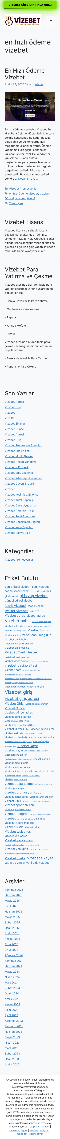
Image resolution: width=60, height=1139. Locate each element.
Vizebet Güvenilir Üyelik (20, 483)
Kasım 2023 (12, 1004)
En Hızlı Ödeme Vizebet (25, 74)
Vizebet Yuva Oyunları (19, 527)
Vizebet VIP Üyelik (16, 467)
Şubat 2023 (12, 1053)
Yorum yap (16, 203)
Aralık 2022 (12, 1064)
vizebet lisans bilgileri (16, 754)
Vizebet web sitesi (18, 831)
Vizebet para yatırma (16, 779)
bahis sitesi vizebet (17, 586)
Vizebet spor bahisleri (19, 805)
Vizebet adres (15, 615)
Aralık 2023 (12, 999)
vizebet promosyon (15, 788)
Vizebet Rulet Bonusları (20, 516)
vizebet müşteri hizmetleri (18, 771)
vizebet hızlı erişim (44, 737)
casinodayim (36, 1133)
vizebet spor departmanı (18, 809)
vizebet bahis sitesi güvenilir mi (39, 626)
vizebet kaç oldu (16, 750)
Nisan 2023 (12, 1042)
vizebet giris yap (35, 686)
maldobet (22, 1133)
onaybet (44, 1130)
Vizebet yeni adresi (19, 840)
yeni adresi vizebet (15, 862)
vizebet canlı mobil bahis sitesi (17, 657)
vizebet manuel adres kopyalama (18, 759)
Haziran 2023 (13, 1031)
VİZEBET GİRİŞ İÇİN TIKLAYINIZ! (30, 4)
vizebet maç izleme (16, 762)
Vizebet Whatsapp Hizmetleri (23, 478)
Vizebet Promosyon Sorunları (23, 445)
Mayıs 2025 (12, 917)
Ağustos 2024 (14, 955)
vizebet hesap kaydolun (34, 733)
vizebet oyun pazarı (13, 776)
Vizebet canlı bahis (16, 639)
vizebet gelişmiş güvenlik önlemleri (19, 683)
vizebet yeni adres (16, 836)
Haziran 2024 (13, 966)
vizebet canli (11, 635)
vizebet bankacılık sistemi (15, 631)
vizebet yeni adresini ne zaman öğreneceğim (23, 845)
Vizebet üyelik (15, 858)
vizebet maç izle (41, 759)
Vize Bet (10, 418)
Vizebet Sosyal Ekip (17, 532)
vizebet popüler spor (43, 784)
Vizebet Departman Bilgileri (22, 521)
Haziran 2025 (13, 911)
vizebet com (13, 670)
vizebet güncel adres (19, 712)
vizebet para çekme (19, 784)
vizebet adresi (36, 615)
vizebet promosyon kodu (23, 792)
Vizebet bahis (18, 620)
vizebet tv (12, 818)
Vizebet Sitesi (13, 800)
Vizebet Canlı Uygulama (20, 505)
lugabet (45, 1126)
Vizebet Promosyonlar (23, 188)
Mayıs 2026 (12, 900)
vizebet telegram (17, 814)
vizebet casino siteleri (39, 661)
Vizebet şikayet (40, 858)
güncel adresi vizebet (19, 600)
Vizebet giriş (18, 692)
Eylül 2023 (11, 1015)
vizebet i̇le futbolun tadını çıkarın (18, 742)
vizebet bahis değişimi (41, 622)
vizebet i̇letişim (41, 741)
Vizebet (10, 412)
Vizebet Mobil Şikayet (19, 456)
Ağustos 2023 (14, 1020)
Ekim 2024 (11, 944)
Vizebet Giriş (13, 407)
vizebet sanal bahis (16, 796)
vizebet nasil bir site (43, 771)
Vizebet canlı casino (17, 647)
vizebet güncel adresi (18, 716)
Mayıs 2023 (12, 1037)
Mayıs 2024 (12, 971)
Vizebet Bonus (38, 630)
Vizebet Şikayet (15, 423)
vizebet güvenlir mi (42, 729)
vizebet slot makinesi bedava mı (36, 801)
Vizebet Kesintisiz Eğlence (21, 494)
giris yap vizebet (34, 596)
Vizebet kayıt (27, 746)
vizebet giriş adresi (22, 698)
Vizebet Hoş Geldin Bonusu (19, 737)
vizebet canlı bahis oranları (19, 643)
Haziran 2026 (13, 895)
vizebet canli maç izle (35, 635)
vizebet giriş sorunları (37, 703)
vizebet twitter (32, 827)
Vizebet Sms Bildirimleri (20, 472)
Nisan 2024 (12, 977)
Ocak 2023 (12, 1059)
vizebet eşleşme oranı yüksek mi (18, 675)
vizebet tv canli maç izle (19, 822)
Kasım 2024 (12, 938)
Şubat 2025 (12, 922)
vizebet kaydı (10, 746)
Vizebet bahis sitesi (15, 626)
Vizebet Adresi (14, 401)
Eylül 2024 (11, 949)
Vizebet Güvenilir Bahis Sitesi (20, 725)
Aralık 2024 (12, 933)
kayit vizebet (15, 605)
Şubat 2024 (12, 988)
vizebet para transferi (31, 776)
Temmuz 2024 (14, 960)
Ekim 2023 (11, 1009)
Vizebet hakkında (14, 733)
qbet (25, 1130)
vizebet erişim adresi (31, 670)
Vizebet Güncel (14, 429)
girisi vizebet (11, 596)
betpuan (34, 1126)
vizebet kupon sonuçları (38, 751)
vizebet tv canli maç (33, 818)
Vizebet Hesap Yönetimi (20, 461)
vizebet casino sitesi (21, 665)
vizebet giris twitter (15, 686)
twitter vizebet (16, 611)
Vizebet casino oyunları (17, 661)
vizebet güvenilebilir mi (17, 720)
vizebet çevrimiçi (38, 849)
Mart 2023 (11, 1048)
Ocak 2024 (12, 993)
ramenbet (14, 1130)
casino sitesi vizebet (17, 591)
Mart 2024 (11, 982)
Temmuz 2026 (14, 889)
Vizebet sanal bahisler (41, 796)
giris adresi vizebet (41, 591)
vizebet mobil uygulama (17, 767)
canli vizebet (40, 586)
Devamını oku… (28, 178)
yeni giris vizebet (37, 862)
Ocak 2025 (12, 928)
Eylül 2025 (11, 906)
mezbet (34, 1130)
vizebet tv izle (14, 827)
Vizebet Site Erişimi (17, 450)
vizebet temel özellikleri (40, 814)
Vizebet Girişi (14, 703)
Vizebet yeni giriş (16, 849)
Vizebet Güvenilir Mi (17, 729)
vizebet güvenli (25, 198)
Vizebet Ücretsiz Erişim (20, 511)
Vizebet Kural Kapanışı (19, 500)
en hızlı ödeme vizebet (23, 193)
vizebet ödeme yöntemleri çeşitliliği (19, 853)
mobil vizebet (36, 605)
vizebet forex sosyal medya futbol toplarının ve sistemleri (28, 679)
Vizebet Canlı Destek (21, 652)
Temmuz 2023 (14, 1026)
